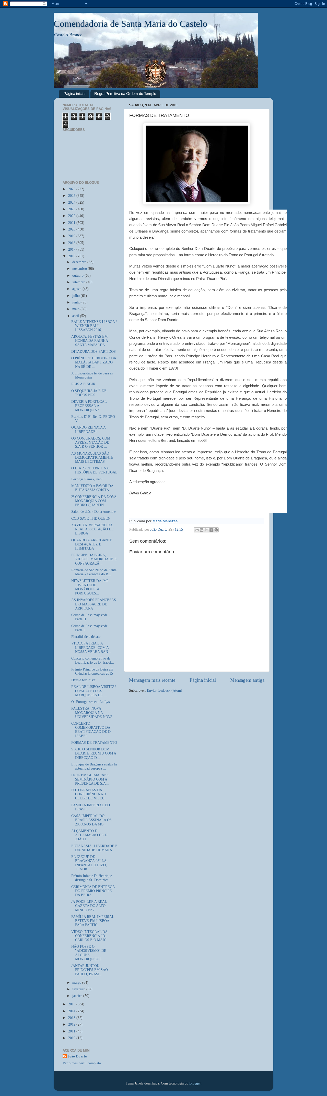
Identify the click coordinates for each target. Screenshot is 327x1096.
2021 (72, 223)
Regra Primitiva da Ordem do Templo (125, 93)
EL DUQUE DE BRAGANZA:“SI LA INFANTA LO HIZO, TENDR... (89, 863)
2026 (72, 189)
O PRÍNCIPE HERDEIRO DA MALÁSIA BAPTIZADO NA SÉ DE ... (93, 362)
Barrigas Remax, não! (87, 479)
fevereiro (79, 989)
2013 (72, 1018)
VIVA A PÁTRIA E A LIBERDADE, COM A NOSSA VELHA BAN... (91, 647)
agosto (77, 289)
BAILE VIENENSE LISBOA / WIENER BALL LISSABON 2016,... (94, 326)
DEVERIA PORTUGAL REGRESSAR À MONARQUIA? (89, 406)
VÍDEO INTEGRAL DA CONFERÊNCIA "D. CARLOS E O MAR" (89, 936)
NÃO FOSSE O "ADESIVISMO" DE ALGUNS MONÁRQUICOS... (88, 953)
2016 (72, 256)
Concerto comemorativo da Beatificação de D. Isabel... (92, 660)
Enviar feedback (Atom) (164, 690)
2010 (72, 1038)
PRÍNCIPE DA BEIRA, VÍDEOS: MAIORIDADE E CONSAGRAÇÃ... (94, 559)
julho (76, 296)
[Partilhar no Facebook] (211, 529)
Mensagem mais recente (152, 680)
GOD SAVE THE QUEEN (90, 518)
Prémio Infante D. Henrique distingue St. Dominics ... (91, 878)
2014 (72, 1011)
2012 (72, 1024)
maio (76, 309)
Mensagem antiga (247, 680)
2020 (72, 229)
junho (76, 302)
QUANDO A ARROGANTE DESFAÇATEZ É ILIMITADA (91, 544)
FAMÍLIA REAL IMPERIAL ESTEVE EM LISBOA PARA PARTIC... (92, 921)
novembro (80, 269)
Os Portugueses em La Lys (90, 702)
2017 (72, 249)
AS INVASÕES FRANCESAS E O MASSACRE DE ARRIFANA (93, 604)
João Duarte (77, 1056)
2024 (72, 202)
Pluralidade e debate (85, 637)
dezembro (79, 262)
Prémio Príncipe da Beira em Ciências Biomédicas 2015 (92, 671)
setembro (79, 282)
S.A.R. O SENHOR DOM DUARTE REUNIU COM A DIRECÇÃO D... (93, 753)
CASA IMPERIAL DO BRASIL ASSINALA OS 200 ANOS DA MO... (91, 820)
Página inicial (74, 93)
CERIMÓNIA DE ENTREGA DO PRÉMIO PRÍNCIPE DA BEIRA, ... (93, 891)
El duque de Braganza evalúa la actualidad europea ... (94, 766)
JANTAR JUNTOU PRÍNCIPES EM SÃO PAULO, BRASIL (89, 970)
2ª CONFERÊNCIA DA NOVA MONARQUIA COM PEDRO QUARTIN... (93, 501)
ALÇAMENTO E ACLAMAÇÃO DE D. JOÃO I (89, 835)
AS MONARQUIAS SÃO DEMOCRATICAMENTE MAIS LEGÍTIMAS (92, 458)
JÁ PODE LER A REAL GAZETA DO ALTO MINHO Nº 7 (89, 906)
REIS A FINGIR (83, 384)
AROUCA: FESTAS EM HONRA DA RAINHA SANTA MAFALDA (89, 341)
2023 (72, 209)
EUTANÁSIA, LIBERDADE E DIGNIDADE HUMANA (94, 848)
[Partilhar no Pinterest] (216, 529)
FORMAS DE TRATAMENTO (94, 743)
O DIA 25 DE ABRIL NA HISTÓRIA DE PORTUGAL (94, 470)
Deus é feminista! (84, 680)
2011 (72, 1031)
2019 (72, 236)
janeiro (77, 996)
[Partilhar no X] (206, 529)
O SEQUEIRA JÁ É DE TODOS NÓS (89, 393)
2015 (72, 1004)
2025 (72, 196)
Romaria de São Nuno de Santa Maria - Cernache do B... (93, 572)
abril (76, 316)
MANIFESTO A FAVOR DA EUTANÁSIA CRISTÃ (92, 488)
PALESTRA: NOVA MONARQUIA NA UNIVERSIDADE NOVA (92, 713)
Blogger (195, 1083)
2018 (72, 243)
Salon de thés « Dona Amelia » (93, 512)
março (77, 982)
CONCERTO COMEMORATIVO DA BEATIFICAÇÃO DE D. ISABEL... (91, 730)
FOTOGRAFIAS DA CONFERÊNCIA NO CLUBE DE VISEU (88, 794)
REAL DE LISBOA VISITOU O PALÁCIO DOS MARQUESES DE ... (93, 691)
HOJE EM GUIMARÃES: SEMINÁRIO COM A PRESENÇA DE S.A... (90, 779)
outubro (78, 275)
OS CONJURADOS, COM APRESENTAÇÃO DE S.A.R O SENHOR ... (90, 442)
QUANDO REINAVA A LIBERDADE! (88, 429)
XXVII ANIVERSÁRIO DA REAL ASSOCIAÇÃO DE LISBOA (92, 529)
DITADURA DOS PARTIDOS (93, 352)
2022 (72, 216)
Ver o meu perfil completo (82, 1063)
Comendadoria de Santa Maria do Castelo (130, 24)
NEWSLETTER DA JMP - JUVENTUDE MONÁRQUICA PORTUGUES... (91, 587)
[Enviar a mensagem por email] (196, 529)
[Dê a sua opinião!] (201, 529)
